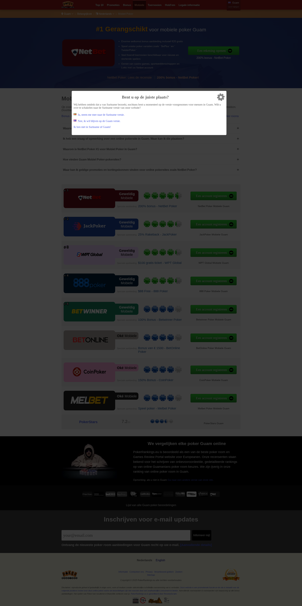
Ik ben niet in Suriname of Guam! (92, 126)
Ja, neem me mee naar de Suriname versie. (101, 114)
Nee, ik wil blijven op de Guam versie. (99, 121)
